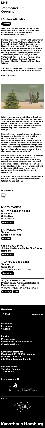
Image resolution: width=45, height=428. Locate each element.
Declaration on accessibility (16, 341)
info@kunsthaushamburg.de (16, 359)
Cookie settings (10, 344)
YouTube (5, 329)
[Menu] (43, 3)
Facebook (6, 323)
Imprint (5, 336)
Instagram (6, 326)
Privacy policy (8, 339)
